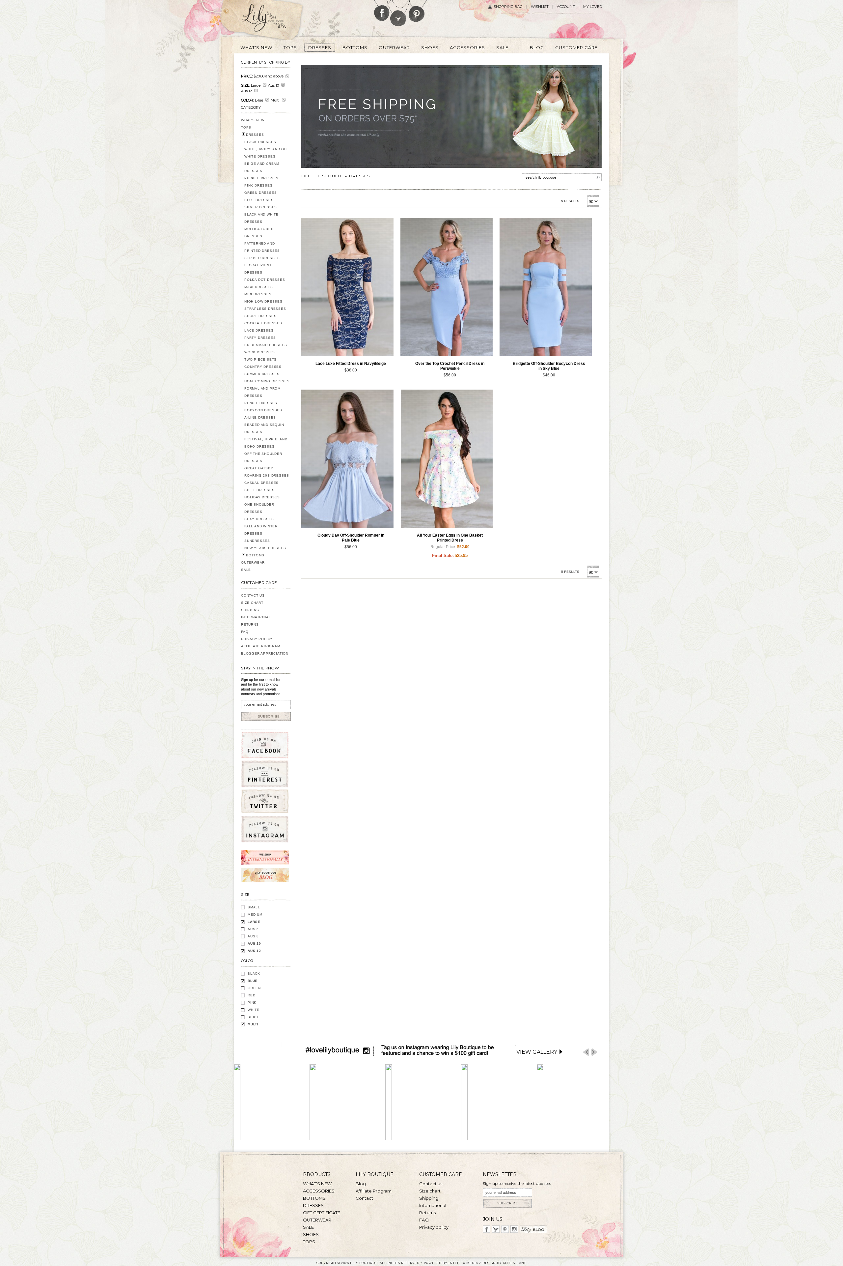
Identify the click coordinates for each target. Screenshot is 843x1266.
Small (254, 907)
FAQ (244, 631)
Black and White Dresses (261, 218)
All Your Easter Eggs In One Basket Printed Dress (450, 538)
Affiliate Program (260, 646)
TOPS (246, 127)
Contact (364, 1198)
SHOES (311, 1234)
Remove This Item (287, 76)
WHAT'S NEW (252, 120)
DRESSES (255, 134)
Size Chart (252, 602)
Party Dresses (260, 337)
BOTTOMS (255, 555)
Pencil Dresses (260, 403)
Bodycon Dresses (263, 410)
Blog (361, 1183)
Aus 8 (253, 936)
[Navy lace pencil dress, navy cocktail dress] (347, 287)
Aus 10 (254, 943)
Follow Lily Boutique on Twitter (398, 13)
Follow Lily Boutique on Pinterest (417, 11)
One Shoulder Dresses (259, 508)
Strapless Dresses (265, 308)
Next (594, 1052)
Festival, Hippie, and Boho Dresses (265, 442)
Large (254, 922)
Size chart (430, 1190)
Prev (586, 1052)
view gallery (536, 1052)
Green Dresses (260, 192)
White (253, 1010)
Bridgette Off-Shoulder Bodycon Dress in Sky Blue (549, 366)
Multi (253, 1024)
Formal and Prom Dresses (262, 392)
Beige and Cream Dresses (261, 167)
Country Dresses (263, 366)
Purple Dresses (261, 178)
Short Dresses (260, 316)
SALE (246, 570)
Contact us (430, 1183)
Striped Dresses (262, 258)
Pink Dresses (258, 185)
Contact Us (253, 595)
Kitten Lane (515, 1263)
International (256, 617)
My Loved (592, 7)
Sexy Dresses (259, 519)
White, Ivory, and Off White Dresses (266, 152)
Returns (250, 624)
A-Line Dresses (260, 417)
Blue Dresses (259, 200)
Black (254, 973)
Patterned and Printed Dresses (262, 247)
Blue (253, 981)
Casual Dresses (261, 483)
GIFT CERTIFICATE (321, 1212)
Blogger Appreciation (264, 653)
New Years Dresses (265, 548)
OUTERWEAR (253, 562)
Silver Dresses (260, 207)
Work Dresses (259, 352)
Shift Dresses (259, 490)
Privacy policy (434, 1227)
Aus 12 (254, 951)
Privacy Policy (257, 639)
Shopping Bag (508, 7)
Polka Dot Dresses (264, 279)
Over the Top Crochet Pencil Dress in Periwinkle (449, 366)
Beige (253, 1017)
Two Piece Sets (260, 359)
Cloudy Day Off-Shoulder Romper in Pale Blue (350, 538)
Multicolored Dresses (259, 232)
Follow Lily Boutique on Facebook (382, 10)
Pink (252, 1002)
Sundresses (257, 541)
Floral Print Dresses (258, 268)
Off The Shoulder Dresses (263, 457)
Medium (255, 914)
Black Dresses (260, 142)
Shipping (250, 610)
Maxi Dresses (258, 287)
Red (251, 995)
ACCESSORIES (319, 1190)
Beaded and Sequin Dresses (264, 428)
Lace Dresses (259, 330)
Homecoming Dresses (266, 381)
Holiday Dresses (262, 497)
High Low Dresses (263, 301)
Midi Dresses (258, 294)
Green (254, 988)
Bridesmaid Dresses (265, 345)
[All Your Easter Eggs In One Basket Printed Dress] (446, 459)
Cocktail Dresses (263, 323)
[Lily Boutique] (272, 20)
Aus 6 (253, 929)
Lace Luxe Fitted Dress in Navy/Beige (350, 363)
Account (566, 7)
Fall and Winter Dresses (261, 529)
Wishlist (540, 7)
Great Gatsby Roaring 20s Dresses (266, 471)
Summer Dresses (262, 374)
